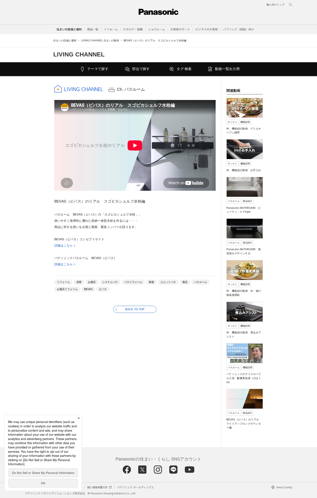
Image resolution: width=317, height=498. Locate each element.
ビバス (103, 289)
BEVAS (88, 289)
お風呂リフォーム (67, 289)
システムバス (110, 282)
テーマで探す (97, 69)
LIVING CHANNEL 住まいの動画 (100, 40)
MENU (300, 14)
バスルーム (200, 282)
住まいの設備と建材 (69, 29)
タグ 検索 (184, 69)
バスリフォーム (133, 282)
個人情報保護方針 (97, 487)
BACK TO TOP (134, 309)
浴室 (79, 282)
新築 (151, 282)
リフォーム (63, 282)
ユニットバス (168, 282)
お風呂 (92, 282)
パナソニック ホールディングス (135, 487)
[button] (92, 29)
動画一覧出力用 (227, 69)
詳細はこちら (63, 245)
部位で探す (141, 69)
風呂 (185, 282)
